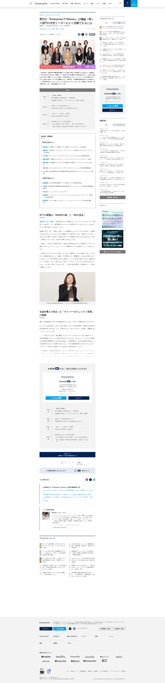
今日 (106, 23)
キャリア (59, 34)
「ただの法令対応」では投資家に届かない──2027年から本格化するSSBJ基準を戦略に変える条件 (112, 151)
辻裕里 (45, 186)
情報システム (43, 34)
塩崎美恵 (46, 183)
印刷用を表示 (45, 480)
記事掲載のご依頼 (105, 628)
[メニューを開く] (31, 3)
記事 (92, 3)
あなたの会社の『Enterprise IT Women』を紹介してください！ (70, 126)
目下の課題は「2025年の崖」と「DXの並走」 (63, 98)
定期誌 (55, 643)
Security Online (55, 3)
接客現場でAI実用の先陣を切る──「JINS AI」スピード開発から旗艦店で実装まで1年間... (67, 494)
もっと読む (45, 501)
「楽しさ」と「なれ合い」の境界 (60, 113)
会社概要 (96, 671)
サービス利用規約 (103, 671)
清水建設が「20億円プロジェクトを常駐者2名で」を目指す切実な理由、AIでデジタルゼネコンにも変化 (54, 567)
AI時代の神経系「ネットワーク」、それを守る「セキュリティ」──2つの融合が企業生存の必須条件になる (112, 158)
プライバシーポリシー (114, 671)
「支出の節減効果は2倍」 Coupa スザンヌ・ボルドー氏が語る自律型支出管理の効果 (112, 191)
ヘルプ (67, 671)
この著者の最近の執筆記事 (59, 527)
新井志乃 (46, 147)
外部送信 (123, 671)
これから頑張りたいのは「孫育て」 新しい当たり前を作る (67, 124)
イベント (98, 3)
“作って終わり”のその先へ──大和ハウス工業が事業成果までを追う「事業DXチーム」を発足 (53, 560)
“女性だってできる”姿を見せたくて (60, 105)
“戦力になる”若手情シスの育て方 (60, 116)
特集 (104, 3)
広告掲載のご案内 (119, 628)
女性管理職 (51, 34)
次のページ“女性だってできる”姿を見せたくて (67, 454)
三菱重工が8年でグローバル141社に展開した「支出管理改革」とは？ (53, 573)
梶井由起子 (46, 159)
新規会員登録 (56, 398)
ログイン (80, 398)
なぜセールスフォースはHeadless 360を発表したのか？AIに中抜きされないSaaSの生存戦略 (83, 560)
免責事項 (90, 671)
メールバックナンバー (68, 394)
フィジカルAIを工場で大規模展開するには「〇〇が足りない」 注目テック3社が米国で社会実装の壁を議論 (54, 553)
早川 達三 (60, 29)
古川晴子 (46, 156)
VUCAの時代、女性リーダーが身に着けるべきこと (65, 108)
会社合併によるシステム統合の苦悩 (61, 121)
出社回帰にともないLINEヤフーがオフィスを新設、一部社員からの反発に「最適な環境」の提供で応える (112, 164)
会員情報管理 (83, 671)
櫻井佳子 (46, 150)
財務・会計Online (76, 3)
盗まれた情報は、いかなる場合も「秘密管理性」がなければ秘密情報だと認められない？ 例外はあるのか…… (112, 178)
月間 (119, 23)
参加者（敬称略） (57, 95)
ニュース (85, 3)
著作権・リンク (74, 671)
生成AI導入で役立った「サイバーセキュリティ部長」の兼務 (67, 100)
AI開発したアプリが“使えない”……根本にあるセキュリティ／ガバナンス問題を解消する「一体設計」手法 (83, 567)
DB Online (65, 3)
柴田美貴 (46, 162)
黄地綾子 (46, 195)
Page (45, 107)
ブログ (110, 3)
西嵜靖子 (46, 200)
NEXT (79, 462)
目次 (67, 90)
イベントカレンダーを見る (113, 252)
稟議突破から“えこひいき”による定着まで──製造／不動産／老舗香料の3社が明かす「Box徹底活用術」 (83, 553)
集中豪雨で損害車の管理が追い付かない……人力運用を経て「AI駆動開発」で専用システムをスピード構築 (83, 574)
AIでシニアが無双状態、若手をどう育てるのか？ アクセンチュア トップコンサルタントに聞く (54, 545)
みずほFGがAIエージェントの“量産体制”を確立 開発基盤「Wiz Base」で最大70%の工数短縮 (83, 545)
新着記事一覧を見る (112, 197)
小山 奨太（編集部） (51, 29)
